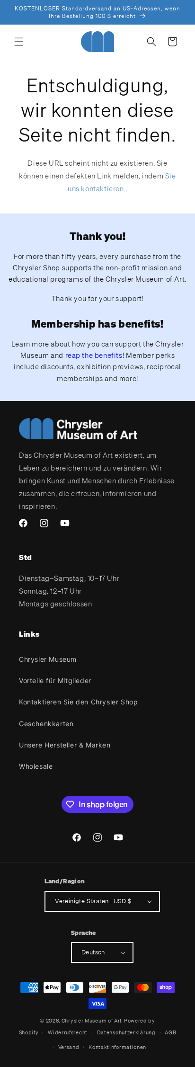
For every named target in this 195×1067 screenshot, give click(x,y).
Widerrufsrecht (68, 1032)
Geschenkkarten (46, 724)
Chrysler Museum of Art (92, 1020)
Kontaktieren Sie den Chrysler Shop (78, 702)
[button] (19, 41)
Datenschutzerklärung (126, 1032)
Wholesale (36, 766)
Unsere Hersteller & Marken (65, 745)
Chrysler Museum (48, 659)
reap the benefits (94, 355)
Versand (69, 1047)
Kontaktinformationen (117, 1047)
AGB (170, 1032)
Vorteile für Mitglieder (55, 680)
